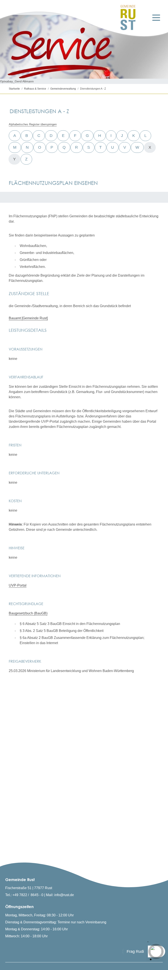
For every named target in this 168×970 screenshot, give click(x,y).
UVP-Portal (17, 585)
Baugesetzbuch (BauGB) (28, 613)
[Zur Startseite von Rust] (128, 17)
